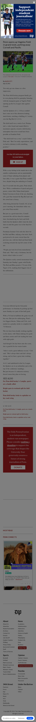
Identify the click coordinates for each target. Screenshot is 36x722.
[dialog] (18, 361)
